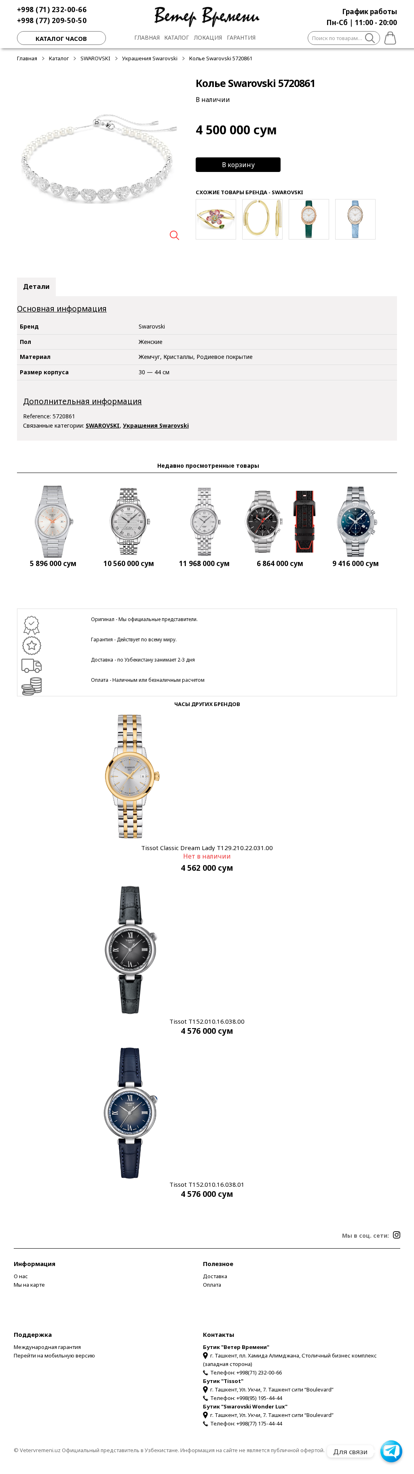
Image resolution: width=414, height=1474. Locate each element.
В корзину (238, 164)
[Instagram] (396, 1235)
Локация (208, 37)
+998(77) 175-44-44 (259, 1423)
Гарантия (241, 37)
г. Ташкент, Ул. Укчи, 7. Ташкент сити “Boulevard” (272, 1389)
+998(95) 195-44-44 (259, 1398)
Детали (36, 286)
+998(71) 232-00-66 (259, 1372)
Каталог (176, 37)
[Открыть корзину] (388, 37)
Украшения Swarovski (149, 58)
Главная (147, 37)
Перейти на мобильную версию (54, 1355)
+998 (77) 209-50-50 (52, 20)
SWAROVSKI (95, 58)
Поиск (370, 39)
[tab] (36, 287)
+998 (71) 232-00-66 (52, 9)
